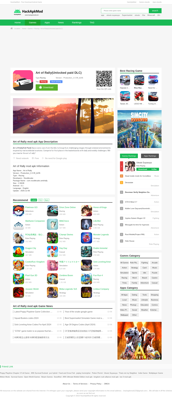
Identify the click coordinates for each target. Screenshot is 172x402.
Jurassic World (32, 289)
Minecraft (151, 15)
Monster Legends (101, 235)
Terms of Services (80, 384)
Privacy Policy (95, 384)
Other (134, 315)
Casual (154, 283)
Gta (143, 15)
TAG (92, 22)
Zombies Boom (66, 275)
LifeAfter (97, 221)
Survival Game (17, 377)
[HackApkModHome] (46, 12)
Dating (134, 295)
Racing (36, 28)
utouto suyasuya (113, 15)
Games (32, 22)
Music (154, 268)
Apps (47, 22)
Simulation (124, 273)
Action (124, 268)
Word (134, 278)
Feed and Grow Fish (67, 373)
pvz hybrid (53, 373)
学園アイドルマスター (69, 262)
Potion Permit (97, 373)
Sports (134, 273)
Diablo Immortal (100, 248)
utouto (137, 15)
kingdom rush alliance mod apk (106, 377)
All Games (124, 263)
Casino (154, 278)
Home (18, 22)
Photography (134, 305)
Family (134, 283)
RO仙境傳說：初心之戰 (35, 235)
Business (154, 300)
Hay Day (63, 248)
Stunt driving (56, 82)
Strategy (134, 268)
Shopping (154, 295)
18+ (158, 15)
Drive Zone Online (67, 207)
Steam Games (47, 377)
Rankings (76, 22)
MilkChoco (64, 221)
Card (145, 268)
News (61, 22)
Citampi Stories (66, 235)
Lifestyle (144, 300)
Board (144, 278)
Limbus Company (101, 289)
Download (48, 87)
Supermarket (127, 15)
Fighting (144, 263)
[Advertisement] (86, 48)
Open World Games (32, 377)
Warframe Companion (35, 221)
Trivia (124, 283)
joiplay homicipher (83, 373)
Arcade (155, 263)
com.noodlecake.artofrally (37, 181)
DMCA (106, 384)
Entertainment (154, 310)
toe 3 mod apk (125, 377)
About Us (66, 384)
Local (124, 300)
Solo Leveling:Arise (102, 262)
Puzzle (154, 273)
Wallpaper (124, 315)
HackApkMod (131, 2)
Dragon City (30, 248)
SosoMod (57, 377)
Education (145, 305)
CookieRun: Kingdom (35, 262)
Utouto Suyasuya (144, 163)
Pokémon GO (31, 207)
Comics (155, 305)
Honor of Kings (100, 207)
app (102, 15)
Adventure (145, 283)
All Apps (124, 295)
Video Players (124, 310)
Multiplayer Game (156, 373)
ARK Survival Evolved (39, 373)
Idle (144, 273)
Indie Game (143, 373)
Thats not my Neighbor (128, 373)
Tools (145, 295)
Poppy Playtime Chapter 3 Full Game (15, 373)
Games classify (144, 2)
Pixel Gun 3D (31, 275)
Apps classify (157, 2)
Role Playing (134, 263)
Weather (144, 310)
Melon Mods (5, 377)
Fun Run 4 (98, 275)
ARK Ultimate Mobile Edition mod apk (77, 377)
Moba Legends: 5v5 (68, 289)
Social (134, 310)
